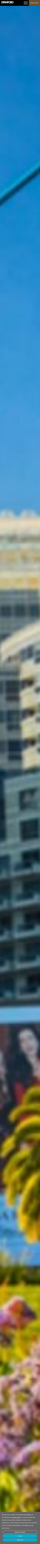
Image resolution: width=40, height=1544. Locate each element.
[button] (34, 3)
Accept (20, 1536)
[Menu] (26, 3)
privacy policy (16, 1517)
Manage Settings (20, 1532)
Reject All (20, 1540)
